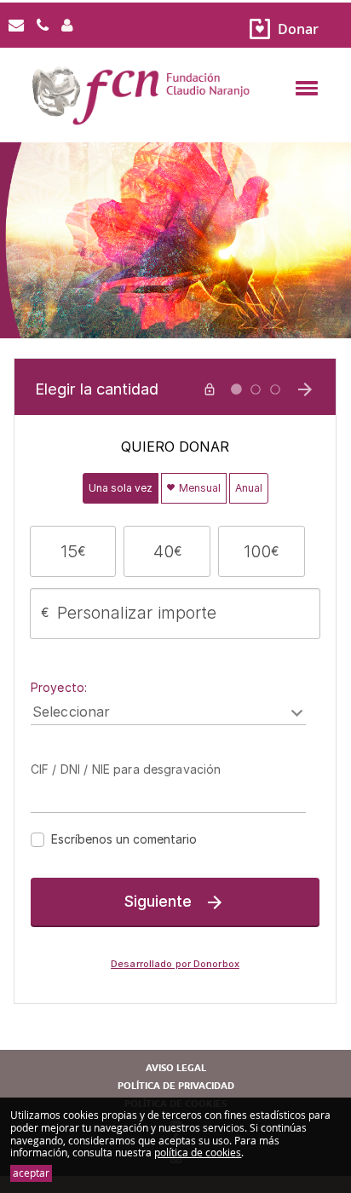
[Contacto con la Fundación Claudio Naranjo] (16, 26)
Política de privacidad (176, 1086)
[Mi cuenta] (67, 25)
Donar (298, 29)
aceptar (31, 1174)
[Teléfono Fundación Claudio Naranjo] (43, 26)
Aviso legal (176, 1068)
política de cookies (197, 1152)
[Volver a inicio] (175, 124)
